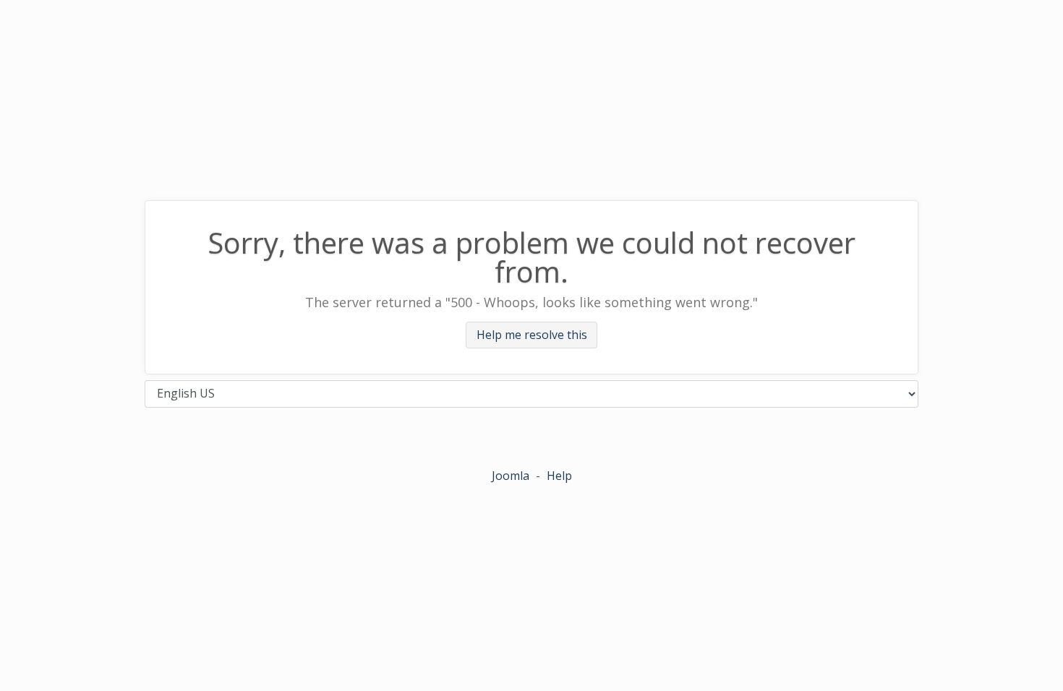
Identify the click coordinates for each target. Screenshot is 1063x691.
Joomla (510, 476)
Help (559, 476)
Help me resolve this (532, 335)
